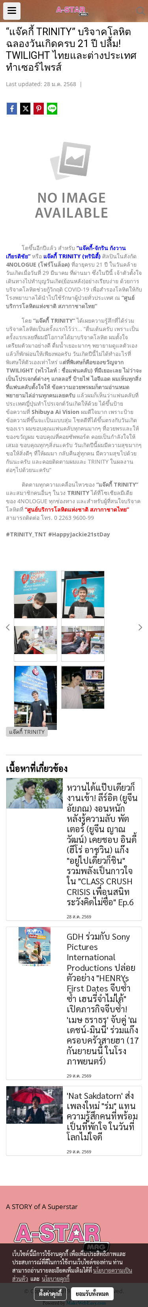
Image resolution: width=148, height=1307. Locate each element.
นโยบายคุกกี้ (55, 1278)
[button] (138, 11)
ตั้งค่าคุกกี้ (50, 1293)
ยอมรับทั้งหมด (92, 1293)
